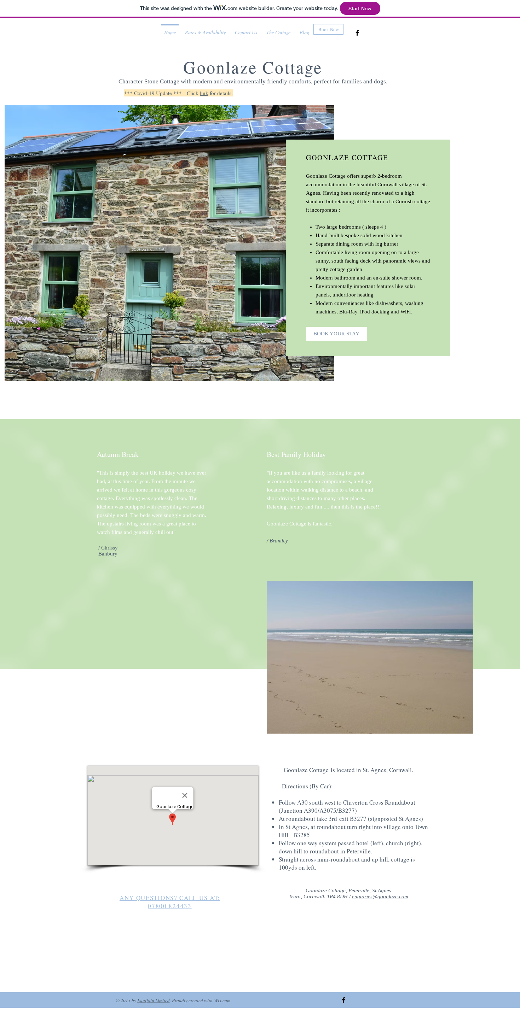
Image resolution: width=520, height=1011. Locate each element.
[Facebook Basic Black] (357, 33)
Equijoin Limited (153, 1000)
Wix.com (222, 1000)
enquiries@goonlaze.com (380, 896)
